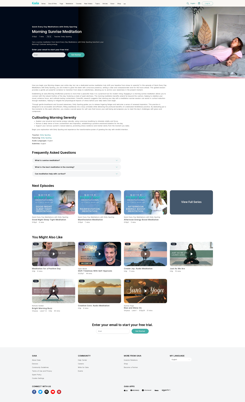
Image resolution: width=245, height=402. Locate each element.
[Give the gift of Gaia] (199, 3)
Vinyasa (35, 311)
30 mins (57, 311)
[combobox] (181, 359)
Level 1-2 (43, 311)
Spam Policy (36, 375)
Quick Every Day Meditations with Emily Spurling (54, 27)
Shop (126, 364)
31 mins (149, 310)
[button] (76, 160)
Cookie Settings (38, 378)
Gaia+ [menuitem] (112, 3)
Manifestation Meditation (90, 220)
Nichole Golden (38, 306)
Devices (35, 364)
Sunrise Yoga (129, 306)
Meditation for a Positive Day (46, 268)
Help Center (82, 360)
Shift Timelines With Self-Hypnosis (95, 271)
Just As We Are (177, 268)
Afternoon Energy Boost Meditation (141, 220)
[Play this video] (53, 254)
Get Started (76, 55)
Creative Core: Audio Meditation (94, 305)
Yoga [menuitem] (61, 3)
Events (80, 371)
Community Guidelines (40, 367)
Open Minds (82, 269)
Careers (81, 364)
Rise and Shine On (133, 308)
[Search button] (188, 3)
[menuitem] (43, 3)
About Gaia (36, 360)
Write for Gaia (83, 367)
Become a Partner (131, 367)
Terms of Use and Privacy (42, 371)
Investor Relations (131, 360)
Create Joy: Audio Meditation (138, 268)
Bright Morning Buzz (42, 308)
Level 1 (134, 310)
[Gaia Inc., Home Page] (35, 3)
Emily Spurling (66, 37)
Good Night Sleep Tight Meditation (49, 220)
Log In (207, 3)
